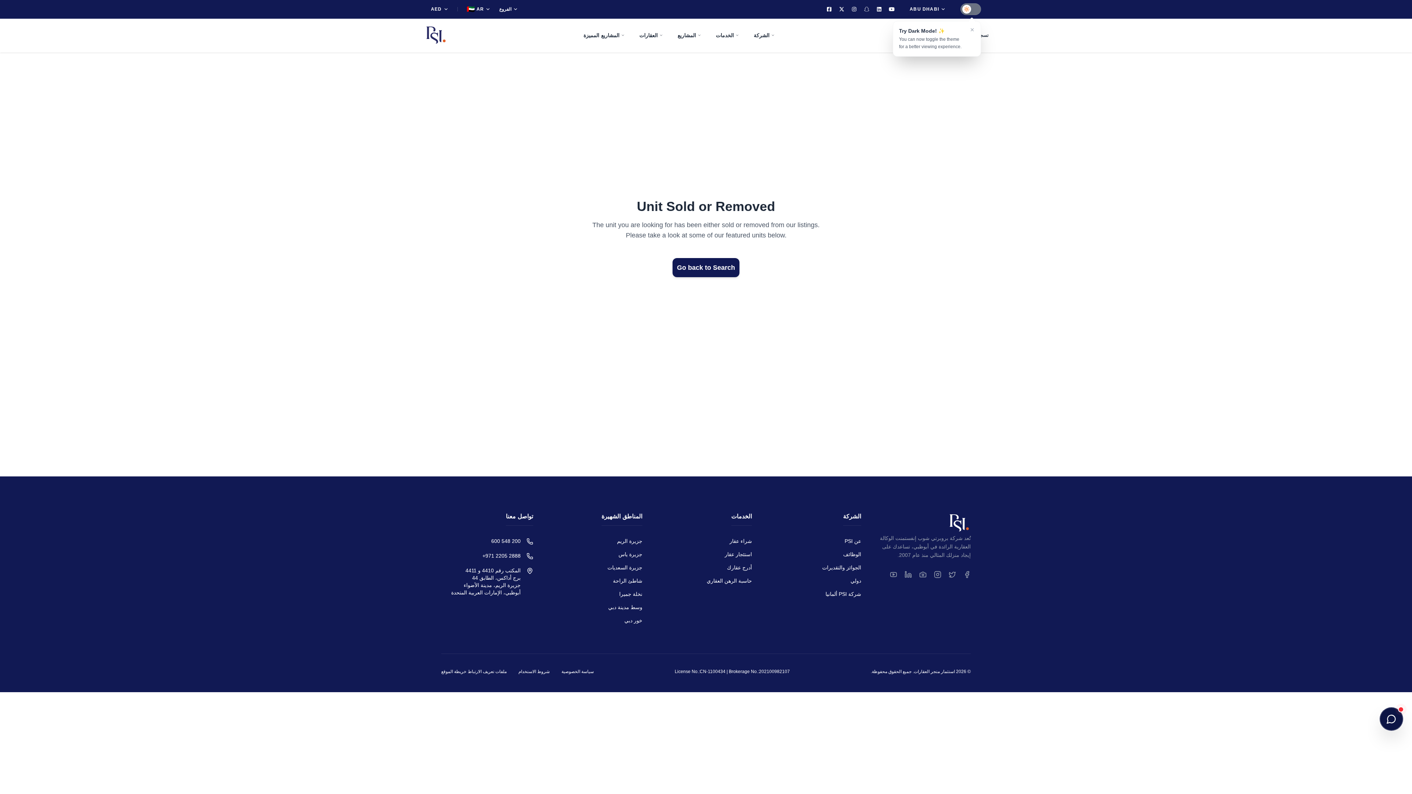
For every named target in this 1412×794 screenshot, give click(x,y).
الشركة (762, 35)
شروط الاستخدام (534, 671)
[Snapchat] (866, 9)
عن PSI (853, 541)
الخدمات (725, 35)
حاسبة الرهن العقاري (729, 581)
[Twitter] (841, 9)
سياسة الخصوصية (577, 671)
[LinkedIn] (879, 9)
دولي (856, 581)
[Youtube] (891, 9)
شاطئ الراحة (627, 581)
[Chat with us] (1391, 719)
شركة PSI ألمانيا (843, 594)
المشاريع (687, 35)
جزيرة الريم (629, 541)
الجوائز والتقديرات (841, 568)
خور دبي (633, 620)
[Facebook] (829, 9)
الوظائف (852, 554)
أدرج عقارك (739, 568)
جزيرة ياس (630, 554)
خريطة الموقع (453, 671)
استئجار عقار (738, 554)
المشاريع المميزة (602, 35)
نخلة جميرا (630, 594)
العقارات (648, 35)
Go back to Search (706, 267)
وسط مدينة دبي (625, 607)
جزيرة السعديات (624, 568)
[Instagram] (854, 9)
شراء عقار (741, 541)
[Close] (972, 30)
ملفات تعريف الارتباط (487, 671)
